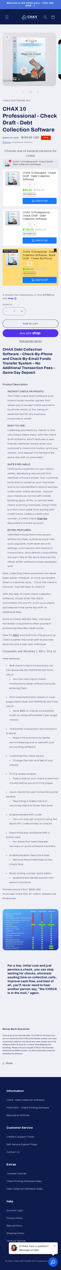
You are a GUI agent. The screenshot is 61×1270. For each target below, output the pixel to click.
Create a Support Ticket (20, 1137)
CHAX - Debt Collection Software (25, 1100)
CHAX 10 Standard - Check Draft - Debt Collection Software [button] (39, 176)
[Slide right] (37, 92)
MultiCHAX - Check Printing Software (28, 1107)
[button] (7, 17)
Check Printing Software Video (24, 1181)
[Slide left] (23, 92)
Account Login (15, 1210)
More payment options (30, 341)
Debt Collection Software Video (25, 1189)
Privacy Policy (14, 1218)
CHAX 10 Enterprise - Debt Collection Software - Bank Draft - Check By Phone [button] (39, 255)
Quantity (7, 304)
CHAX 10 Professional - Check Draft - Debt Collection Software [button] (37, 216)
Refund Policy (14, 1226)
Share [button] (9, 1063)
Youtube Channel (16, 1173)
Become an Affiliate (18, 1115)
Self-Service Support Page (22, 1144)
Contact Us (13, 1152)
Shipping (7, 142)
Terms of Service (16, 1241)
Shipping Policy (15, 1233)
